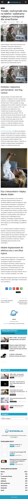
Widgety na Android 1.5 (16, 444)
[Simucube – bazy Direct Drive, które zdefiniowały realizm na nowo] (5, 383)
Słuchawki (4, 488)
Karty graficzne (13, 401)
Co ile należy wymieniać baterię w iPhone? (7, 301)
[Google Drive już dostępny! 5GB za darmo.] (5, 454)
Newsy (3, 471)
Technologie (12, 394)
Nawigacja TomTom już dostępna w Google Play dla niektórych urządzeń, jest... (18, 461)
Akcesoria (12, 386)
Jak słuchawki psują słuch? (17, 405)
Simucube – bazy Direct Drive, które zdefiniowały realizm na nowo (17, 383)
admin (5, 22)
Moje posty (6, 323)
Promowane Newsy (6, 476)
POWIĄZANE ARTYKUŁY (9, 331)
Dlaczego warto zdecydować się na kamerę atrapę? (22, 302)
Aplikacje (12, 446)
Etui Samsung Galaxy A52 (7, 131)
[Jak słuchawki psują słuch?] (5, 407)
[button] (26, 2)
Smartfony (4, 485)
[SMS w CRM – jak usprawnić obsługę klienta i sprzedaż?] (5, 339)
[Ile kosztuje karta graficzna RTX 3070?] (5, 400)
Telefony (2, 8)
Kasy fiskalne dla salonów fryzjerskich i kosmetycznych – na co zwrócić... (18, 391)
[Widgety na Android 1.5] (5, 446)
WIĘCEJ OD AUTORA (8, 333)
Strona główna (4, 5)
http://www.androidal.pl (14, 321)
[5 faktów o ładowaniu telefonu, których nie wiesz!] (5, 355)
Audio (11, 407)
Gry (2, 474)
